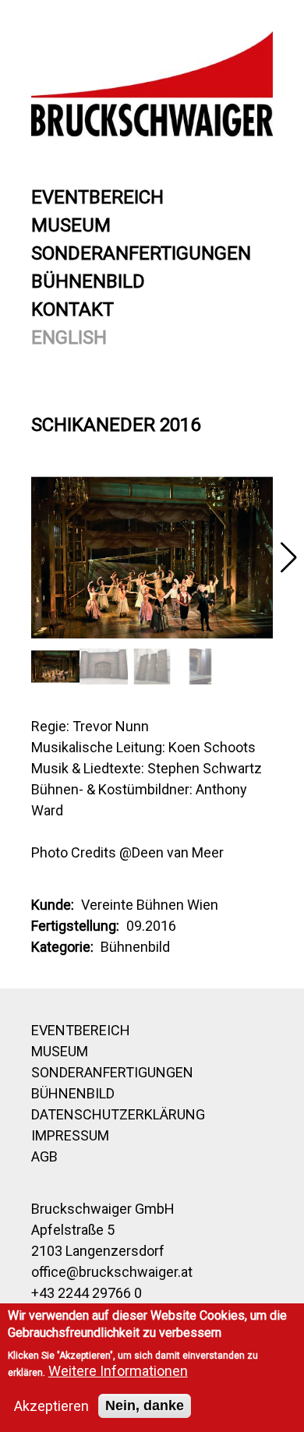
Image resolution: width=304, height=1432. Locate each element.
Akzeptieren (51, 1406)
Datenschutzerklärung (118, 1114)
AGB (44, 1156)
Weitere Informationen (118, 1371)
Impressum (70, 1135)
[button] (288, 558)
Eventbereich (97, 197)
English (69, 337)
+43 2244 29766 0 (86, 1293)
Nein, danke (144, 1405)
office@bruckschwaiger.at (112, 1272)
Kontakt (72, 309)
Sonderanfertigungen (141, 253)
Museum (71, 225)
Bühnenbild (88, 281)
